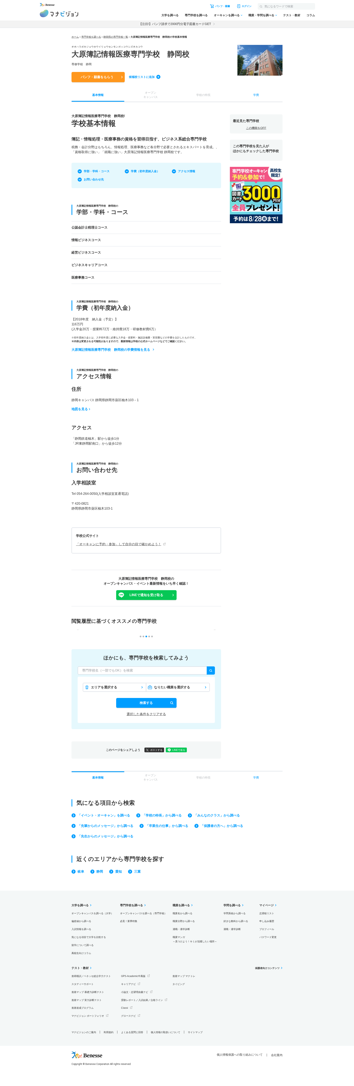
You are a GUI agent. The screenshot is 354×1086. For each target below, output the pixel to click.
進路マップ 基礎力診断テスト (87, 992)
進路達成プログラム (82, 1007)
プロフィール (266, 929)
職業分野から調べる (184, 921)
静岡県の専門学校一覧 (115, 36)
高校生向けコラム (81, 953)
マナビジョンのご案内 (83, 1032)
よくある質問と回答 (132, 1032)
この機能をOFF (256, 128)
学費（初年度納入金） (145, 171)
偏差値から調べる (81, 921)
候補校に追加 (142, 77)
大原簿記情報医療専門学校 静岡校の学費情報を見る (110, 349)
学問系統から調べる (235, 913)
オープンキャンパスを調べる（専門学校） (143, 913)
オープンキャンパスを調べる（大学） (92, 913)
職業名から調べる (182, 913)
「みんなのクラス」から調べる (217, 815)
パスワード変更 (268, 937)
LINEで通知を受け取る (146, 595)
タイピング (178, 984)
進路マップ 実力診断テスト (86, 1000)
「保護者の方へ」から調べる (222, 826)
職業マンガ (195, 939)
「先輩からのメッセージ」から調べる (105, 826)
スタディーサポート (82, 984)
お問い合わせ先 (94, 179)
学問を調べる (232, 905)
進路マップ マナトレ (183, 976)
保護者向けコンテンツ (267, 968)
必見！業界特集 (128, 921)
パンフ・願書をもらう (97, 77)
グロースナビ (128, 1015)
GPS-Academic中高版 (133, 976)
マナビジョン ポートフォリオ (87, 1015)
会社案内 (277, 1055)
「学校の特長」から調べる (162, 815)
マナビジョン (59, 13)
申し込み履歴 (266, 921)
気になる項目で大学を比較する (88, 937)
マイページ (266, 905)
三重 (137, 871)
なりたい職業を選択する (172, 687)
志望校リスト (266, 913)
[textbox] (146, 670)
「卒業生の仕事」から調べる (167, 826)
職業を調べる (181, 905)
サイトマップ (195, 1032)
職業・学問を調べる (261, 15)
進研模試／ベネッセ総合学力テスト (91, 976)
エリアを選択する (104, 687)
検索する (146, 703)
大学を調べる (170, 15)
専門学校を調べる (196, 15)
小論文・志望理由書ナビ (134, 992)
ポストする (156, 750)
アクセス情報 (186, 171)
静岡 (99, 871)
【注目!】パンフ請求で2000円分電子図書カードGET (175, 24)
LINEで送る (178, 750)
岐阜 (81, 871)
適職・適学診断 (181, 929)
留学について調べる (82, 945)
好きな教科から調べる (236, 921)
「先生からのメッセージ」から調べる (105, 836)
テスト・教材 (291, 15)
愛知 (118, 871)
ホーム (75, 36)
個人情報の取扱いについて (165, 1032)
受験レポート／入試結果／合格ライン (142, 1000)
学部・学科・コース (97, 171)
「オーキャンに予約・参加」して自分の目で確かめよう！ (118, 544)
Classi (124, 1007)
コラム (310, 15)
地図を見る (79, 409)
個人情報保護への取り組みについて (240, 1054)
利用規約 (108, 1032)
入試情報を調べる (81, 929)
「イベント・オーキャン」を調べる (104, 815)
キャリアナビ (128, 984)
